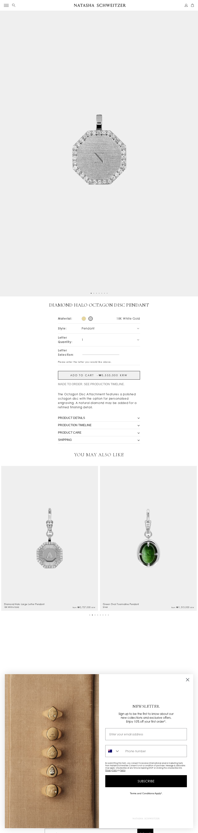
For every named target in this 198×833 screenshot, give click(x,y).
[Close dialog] (187, 679)
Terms (122, 770)
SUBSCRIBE (146, 781)
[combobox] (114, 751)
